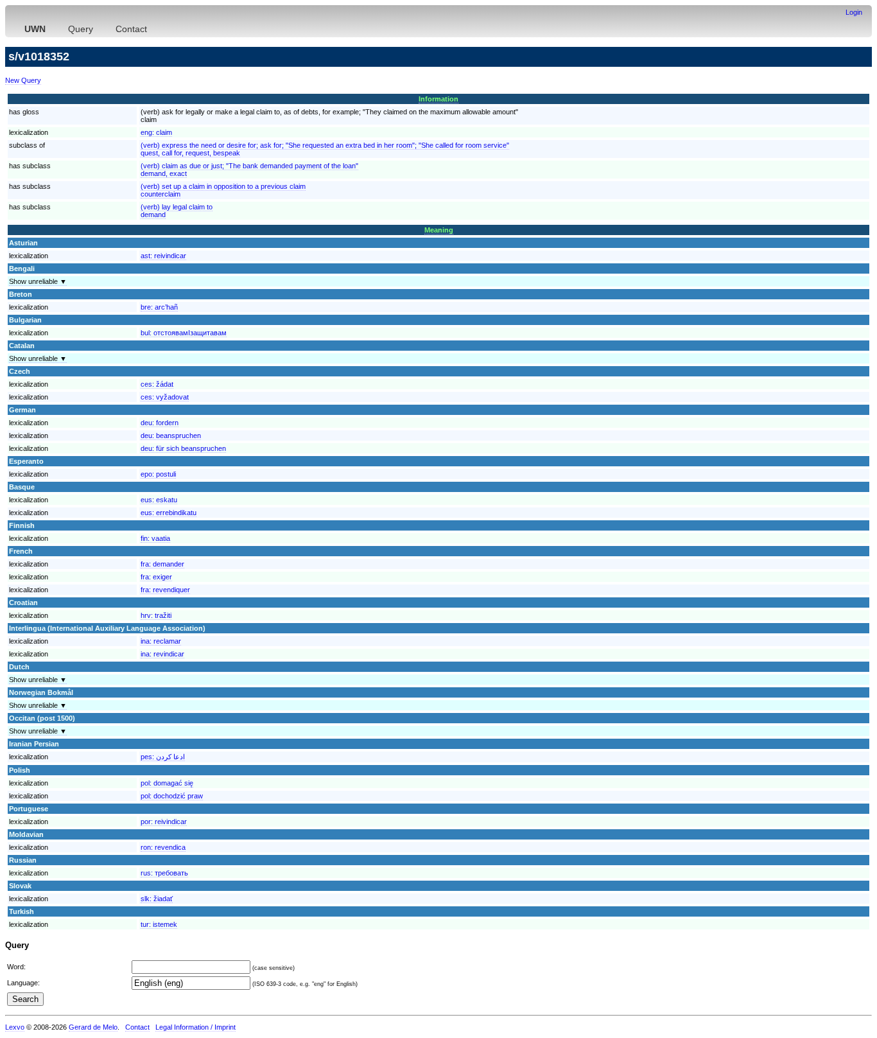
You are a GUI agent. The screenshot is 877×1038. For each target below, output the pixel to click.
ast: (163, 256)
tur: (159, 924)
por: (164, 821)
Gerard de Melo (93, 1027)
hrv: (156, 615)
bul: (184, 333)
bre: (159, 307)
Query (80, 29)
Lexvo (14, 1027)
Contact (131, 29)
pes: (163, 757)
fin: (155, 538)
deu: (159, 423)
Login (854, 12)
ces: (157, 384)
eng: (156, 132)
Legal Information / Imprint (195, 1027)
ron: (163, 847)
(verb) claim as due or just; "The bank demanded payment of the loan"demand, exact (249, 169)
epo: (158, 474)
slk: (157, 898)
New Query (23, 80)
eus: (159, 500)
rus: (164, 873)
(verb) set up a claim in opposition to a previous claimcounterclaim (223, 190)
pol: (167, 783)
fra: (162, 564)
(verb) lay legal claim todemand (177, 210)
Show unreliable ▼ (38, 281)
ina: (161, 641)
